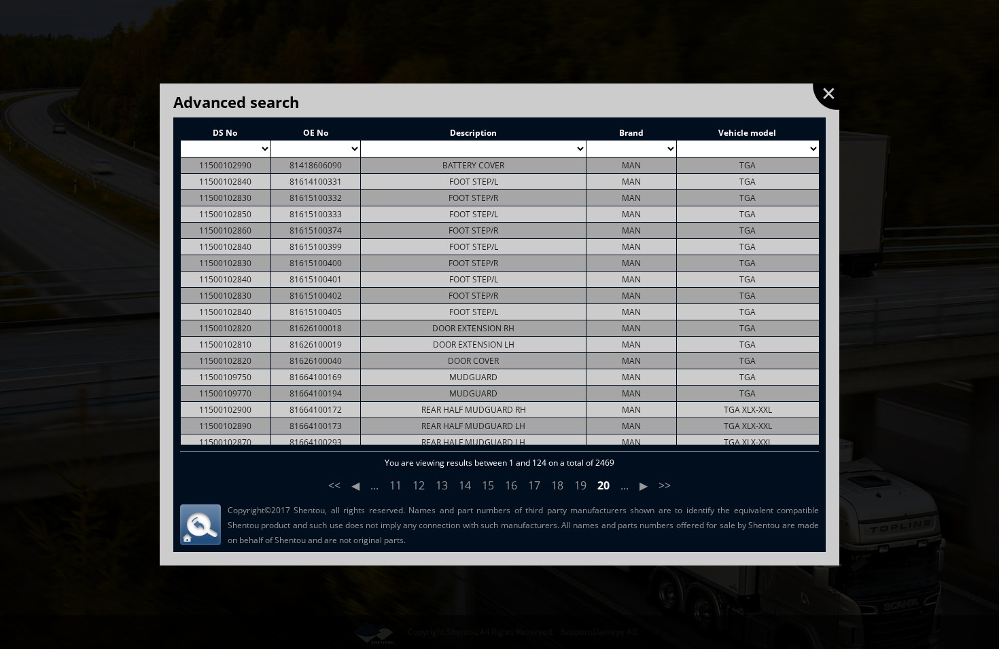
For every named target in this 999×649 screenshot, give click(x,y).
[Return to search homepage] (200, 524)
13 (442, 485)
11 (395, 485)
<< (334, 485)
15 (488, 485)
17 (534, 485)
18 (557, 485)
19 (580, 485)
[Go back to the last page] (826, 97)
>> (665, 485)
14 (465, 485)
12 (419, 485)
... (374, 485)
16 (511, 485)
